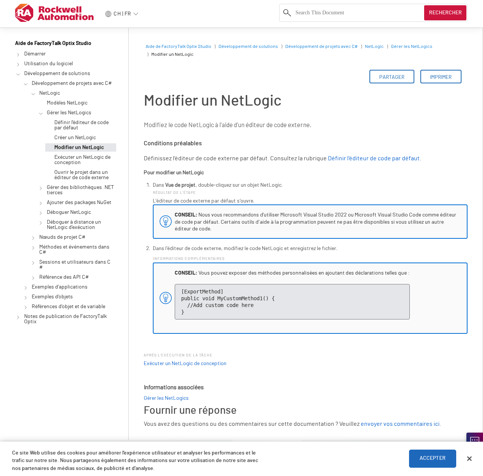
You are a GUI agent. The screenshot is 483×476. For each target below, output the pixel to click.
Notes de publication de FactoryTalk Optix (65, 319)
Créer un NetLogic (75, 137)
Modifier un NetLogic (79, 147)
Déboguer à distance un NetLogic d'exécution (74, 225)
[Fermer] (469, 459)
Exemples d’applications (60, 287)
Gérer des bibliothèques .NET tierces (80, 190)
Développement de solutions (57, 73)
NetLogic (49, 93)
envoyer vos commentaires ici (400, 424)
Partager (392, 77)
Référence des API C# (64, 277)
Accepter (433, 458)
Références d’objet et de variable (68, 306)
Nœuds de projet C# (62, 237)
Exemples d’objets (52, 296)
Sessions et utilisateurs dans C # (75, 264)
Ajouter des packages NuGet (79, 202)
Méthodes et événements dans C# (74, 249)
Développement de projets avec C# (72, 83)
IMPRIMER (441, 77)
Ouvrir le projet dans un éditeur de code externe (81, 175)
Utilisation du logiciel (48, 63)
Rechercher (445, 12)
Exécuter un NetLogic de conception (82, 160)
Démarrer (35, 54)
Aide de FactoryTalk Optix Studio (53, 43)
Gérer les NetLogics (69, 112)
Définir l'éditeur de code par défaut (81, 125)
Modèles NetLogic (67, 103)
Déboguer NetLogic (69, 212)
